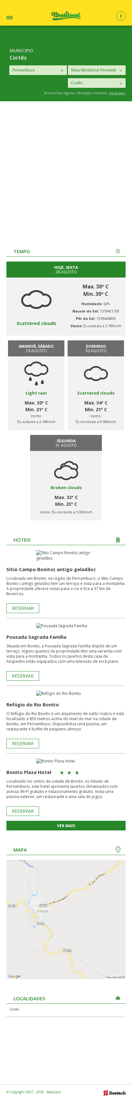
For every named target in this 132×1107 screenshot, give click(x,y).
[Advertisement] (66, 170)
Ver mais (66, 825)
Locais (18, 18)
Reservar (23, 608)
